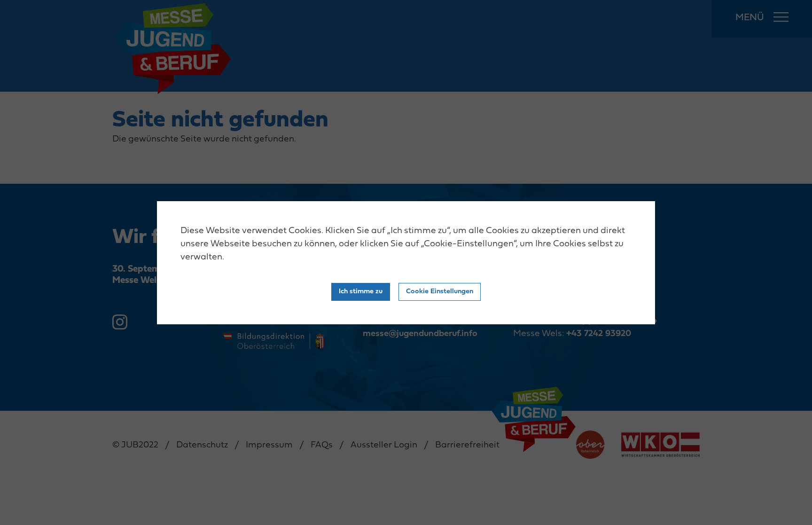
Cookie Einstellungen (439, 291)
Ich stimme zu (361, 291)
